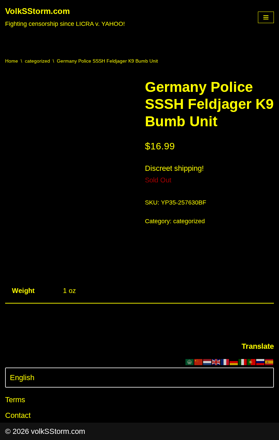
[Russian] (260, 361)
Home (11, 61)
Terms (15, 399)
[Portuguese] (251, 361)
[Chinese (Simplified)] (198, 361)
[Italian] (243, 361)
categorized (37, 61)
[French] (225, 361)
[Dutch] (207, 361)
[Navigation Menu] (266, 17)
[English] (216, 361)
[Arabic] (189, 361)
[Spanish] (269, 361)
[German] (234, 361)
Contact (18, 415)
